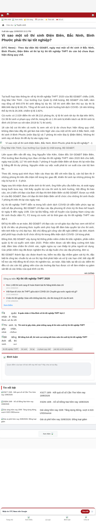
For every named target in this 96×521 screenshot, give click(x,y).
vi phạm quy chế (44, 349)
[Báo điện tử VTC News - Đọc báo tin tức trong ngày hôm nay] (15, 14)
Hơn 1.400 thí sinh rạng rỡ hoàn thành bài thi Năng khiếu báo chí (35, 285)
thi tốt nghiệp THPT (10, 349)
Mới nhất (7, 19)
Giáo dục (10, 25)
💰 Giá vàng (28, 19)
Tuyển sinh (21, 25)
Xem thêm (8, 305)
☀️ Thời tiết (49, 19)
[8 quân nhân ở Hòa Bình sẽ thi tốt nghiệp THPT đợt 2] (9, 316)
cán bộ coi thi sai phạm (63, 349)
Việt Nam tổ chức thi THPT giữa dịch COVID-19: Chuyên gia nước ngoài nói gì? (41, 292)
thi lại (32, 349)
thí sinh (24, 349)
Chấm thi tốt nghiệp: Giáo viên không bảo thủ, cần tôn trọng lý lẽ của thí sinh (39, 298)
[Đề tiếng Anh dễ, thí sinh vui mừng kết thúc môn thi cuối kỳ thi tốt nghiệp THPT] (9, 340)
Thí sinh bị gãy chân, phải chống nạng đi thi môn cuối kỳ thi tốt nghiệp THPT (51, 325)
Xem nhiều (18, 19)
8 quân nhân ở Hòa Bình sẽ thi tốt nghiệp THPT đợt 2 (41, 313)
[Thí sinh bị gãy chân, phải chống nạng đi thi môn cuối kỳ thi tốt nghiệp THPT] (9, 328)
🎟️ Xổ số (59, 19)
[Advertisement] (48, 74)
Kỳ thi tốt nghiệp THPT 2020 (33, 278)
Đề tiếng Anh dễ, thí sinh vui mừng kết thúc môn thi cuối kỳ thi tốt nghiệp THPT (52, 337)
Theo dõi (85, 511)
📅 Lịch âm (39, 19)
